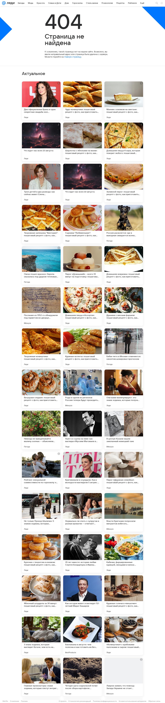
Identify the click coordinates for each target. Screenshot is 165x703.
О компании (14, 701)
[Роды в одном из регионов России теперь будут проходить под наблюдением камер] (82, 389)
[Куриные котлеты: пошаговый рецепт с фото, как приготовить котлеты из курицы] (82, 347)
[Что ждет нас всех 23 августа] (41, 142)
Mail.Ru (5, 701)
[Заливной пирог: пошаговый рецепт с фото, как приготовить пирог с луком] (123, 183)
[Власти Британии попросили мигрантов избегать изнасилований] (123, 512)
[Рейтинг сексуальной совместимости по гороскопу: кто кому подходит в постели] (41, 471)
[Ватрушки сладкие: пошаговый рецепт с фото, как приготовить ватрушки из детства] (41, 389)
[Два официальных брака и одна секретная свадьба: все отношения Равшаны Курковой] (41, 100)
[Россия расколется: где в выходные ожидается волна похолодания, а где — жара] (123, 224)
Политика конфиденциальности (105, 701)
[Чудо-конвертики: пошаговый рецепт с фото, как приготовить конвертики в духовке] (82, 100)
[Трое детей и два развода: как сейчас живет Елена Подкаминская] (41, 183)
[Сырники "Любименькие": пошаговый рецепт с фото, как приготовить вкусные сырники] (82, 224)
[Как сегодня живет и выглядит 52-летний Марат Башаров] (82, 594)
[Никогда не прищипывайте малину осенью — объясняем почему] (41, 430)
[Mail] (4, 3)
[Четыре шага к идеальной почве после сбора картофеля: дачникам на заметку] (82, 677)
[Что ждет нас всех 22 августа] (82, 183)
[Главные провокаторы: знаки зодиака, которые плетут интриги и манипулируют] (41, 677)
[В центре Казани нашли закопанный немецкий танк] (123, 430)
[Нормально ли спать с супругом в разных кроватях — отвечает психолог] (82, 512)
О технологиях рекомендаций (79, 701)
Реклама (24, 701)
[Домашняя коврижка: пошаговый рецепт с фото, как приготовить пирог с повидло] (123, 265)
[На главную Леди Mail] (10, 3)
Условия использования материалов (132, 701)
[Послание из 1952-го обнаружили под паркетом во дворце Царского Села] (41, 306)
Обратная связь (154, 701)
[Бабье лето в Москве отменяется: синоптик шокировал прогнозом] (123, 347)
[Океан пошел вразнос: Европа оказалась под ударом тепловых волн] (41, 265)
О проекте (62, 701)
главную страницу (72, 57)
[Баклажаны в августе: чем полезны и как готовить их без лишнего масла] (82, 636)
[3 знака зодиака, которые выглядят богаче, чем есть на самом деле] (41, 636)
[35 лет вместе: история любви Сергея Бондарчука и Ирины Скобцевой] (82, 553)
